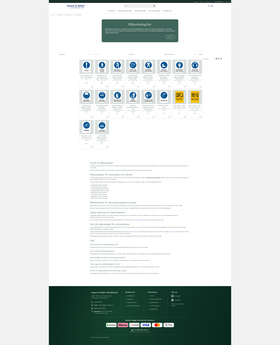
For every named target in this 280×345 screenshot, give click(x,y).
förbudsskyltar (138, 220)
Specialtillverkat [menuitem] (140, 11)
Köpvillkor (130, 299)
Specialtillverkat (154, 302)
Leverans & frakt (132, 302)
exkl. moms (227, 1)
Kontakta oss (131, 296)
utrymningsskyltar (132, 231)
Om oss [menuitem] (201, 1)
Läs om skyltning (154, 305)
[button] (209, 6)
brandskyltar (172, 231)
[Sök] (154, 6)
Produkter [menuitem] (111, 11)
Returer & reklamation (133, 305)
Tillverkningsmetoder (156, 299)
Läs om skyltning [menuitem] (154, 11)
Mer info (170, 37)
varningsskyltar (128, 182)
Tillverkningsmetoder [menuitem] (125, 11)
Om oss (152, 296)
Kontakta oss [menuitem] (208, 1)
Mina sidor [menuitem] (196, 1)
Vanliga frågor (154, 309)
